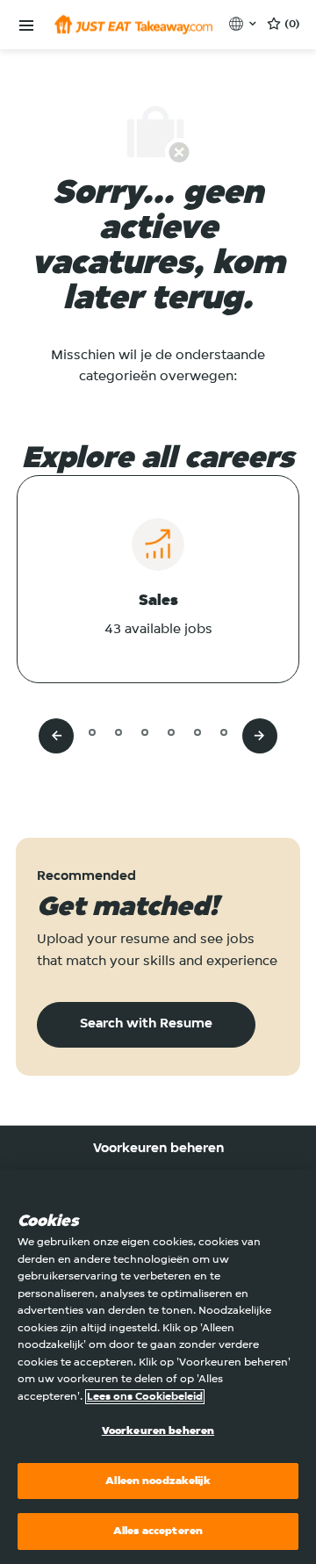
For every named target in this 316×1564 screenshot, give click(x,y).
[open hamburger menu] (26, 26)
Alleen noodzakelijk (157, 1481)
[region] (158, 1367)
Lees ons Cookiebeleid (145, 1396)
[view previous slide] (56, 735)
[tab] (65, 732)
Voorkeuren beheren (158, 1149)
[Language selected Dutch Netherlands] (244, 24)
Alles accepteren (158, 1531)
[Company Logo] (133, 25)
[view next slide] (259, 735)
